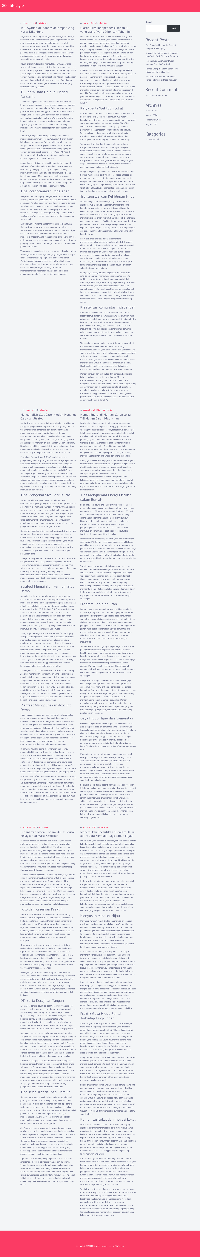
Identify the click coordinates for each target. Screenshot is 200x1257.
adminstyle (43, 23)
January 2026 (152, 115)
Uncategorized (152, 139)
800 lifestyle (13, 5)
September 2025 (153, 119)
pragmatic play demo (65, 771)
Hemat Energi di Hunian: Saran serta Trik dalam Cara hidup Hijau (105, 416)
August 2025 (151, 124)
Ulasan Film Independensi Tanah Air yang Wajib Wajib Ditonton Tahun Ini (105, 30)
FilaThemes (119, 1246)
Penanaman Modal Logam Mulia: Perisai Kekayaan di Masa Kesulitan (47, 834)
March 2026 (151, 110)
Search (149, 22)
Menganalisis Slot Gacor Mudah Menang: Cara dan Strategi (48, 416)
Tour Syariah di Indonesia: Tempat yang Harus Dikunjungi (47, 30)
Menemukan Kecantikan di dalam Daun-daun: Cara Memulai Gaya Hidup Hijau (107, 834)
